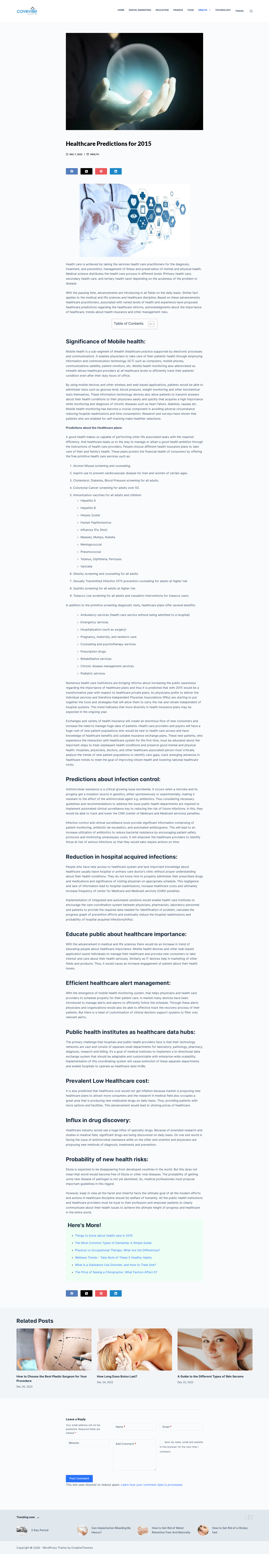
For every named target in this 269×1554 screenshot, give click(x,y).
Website (74, 1443)
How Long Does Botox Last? (117, 1376)
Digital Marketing (140, 10)
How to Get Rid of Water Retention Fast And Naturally (171, 1530)
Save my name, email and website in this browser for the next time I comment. (181, 1447)
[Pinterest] (101, 171)
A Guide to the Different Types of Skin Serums (211, 1376)
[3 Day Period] (21, 1530)
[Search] (251, 11)
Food (191, 10)
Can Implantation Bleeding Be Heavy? (111, 1530)
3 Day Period (39, 1530)
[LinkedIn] (116, 171)
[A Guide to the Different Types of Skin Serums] (215, 1349)
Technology (223, 10)
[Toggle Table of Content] (149, 324)
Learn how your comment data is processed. (152, 1484)
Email (166, 1427)
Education (162, 10)
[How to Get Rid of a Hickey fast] (203, 1530)
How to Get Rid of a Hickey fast (230, 1530)
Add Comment (126, 1444)
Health (202, 10)
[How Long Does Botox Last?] (134, 1349)
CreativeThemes (82, 1547)
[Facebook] (72, 171)
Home (121, 10)
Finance (178, 10)
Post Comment (79, 1478)
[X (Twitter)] (86, 171)
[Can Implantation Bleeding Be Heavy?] (82, 1530)
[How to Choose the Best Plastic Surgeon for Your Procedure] (53, 1349)
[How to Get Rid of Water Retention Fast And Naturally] (142, 1530)
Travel (239, 11)
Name (120, 1427)
